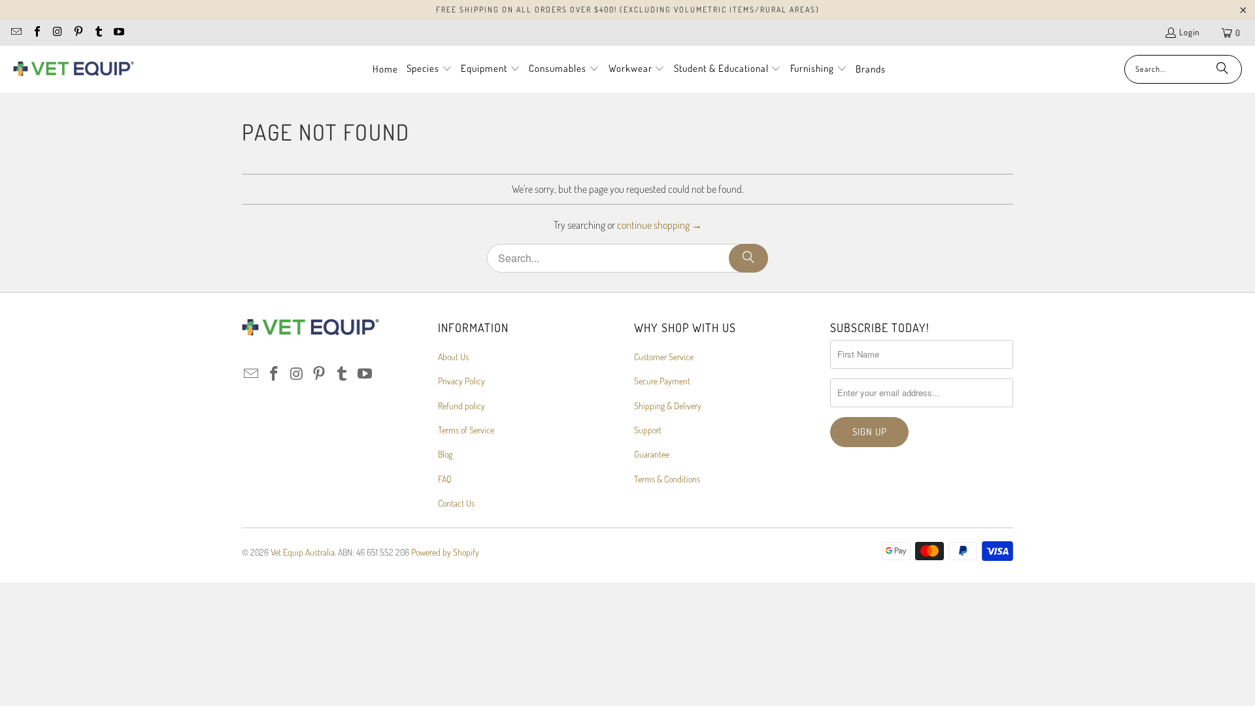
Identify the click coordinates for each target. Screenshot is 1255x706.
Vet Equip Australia (303, 552)
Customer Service (664, 356)
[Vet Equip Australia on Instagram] (57, 32)
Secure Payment (662, 380)
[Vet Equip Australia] (73, 69)
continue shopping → (659, 224)
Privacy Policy (461, 380)
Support (647, 429)
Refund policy (461, 405)
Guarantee (651, 454)
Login (1189, 32)
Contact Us (456, 503)
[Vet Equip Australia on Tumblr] (98, 32)
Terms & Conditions (667, 478)
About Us (453, 356)
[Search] (1222, 69)
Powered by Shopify (445, 552)
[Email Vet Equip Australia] (16, 32)
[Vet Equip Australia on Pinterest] (77, 32)
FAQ (445, 478)
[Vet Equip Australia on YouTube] (118, 32)
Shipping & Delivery (667, 405)
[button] (429, 69)
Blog (445, 454)
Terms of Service (466, 429)
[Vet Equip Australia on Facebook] (36, 32)
